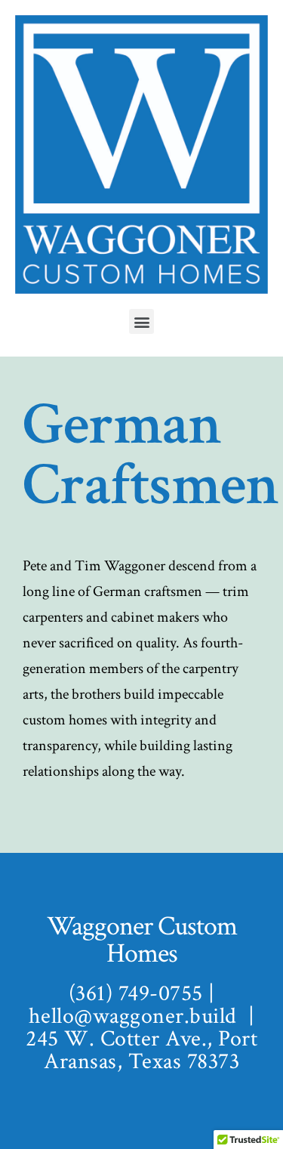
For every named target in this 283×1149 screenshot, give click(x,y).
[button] (141, 321)
